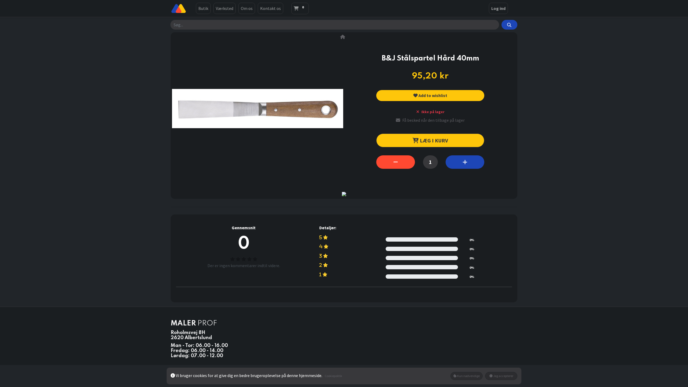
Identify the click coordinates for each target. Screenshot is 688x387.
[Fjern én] (395, 162)
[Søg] (509, 25)
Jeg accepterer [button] (503, 376)
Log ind (498, 8)
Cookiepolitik (333, 376)
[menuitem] (203, 8)
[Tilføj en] (465, 162)
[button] (430, 95)
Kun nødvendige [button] (468, 376)
